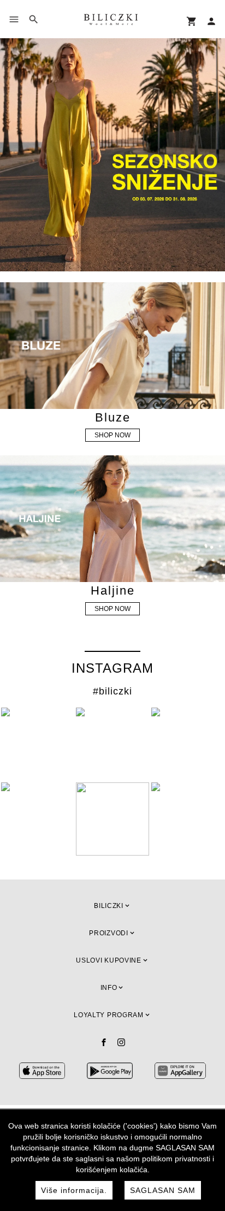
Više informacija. (74, 1190)
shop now (112, 435)
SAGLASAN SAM (163, 1190)
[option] (112, 154)
